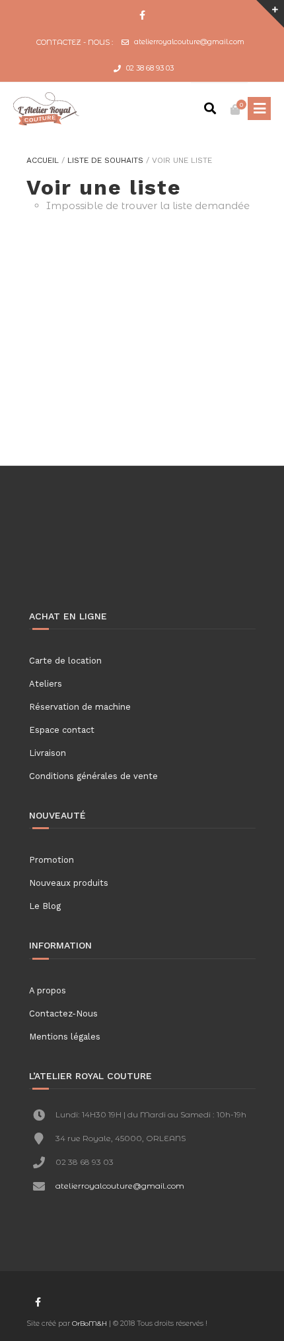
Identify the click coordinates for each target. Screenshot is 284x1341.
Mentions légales (64, 1037)
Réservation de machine (80, 707)
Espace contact (61, 730)
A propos (47, 990)
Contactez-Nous (63, 1013)
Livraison (47, 753)
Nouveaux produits (68, 883)
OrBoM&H (89, 1323)
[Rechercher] (210, 109)
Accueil (42, 160)
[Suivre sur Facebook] (142, 15)
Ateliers (45, 684)
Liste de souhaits (105, 160)
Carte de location (65, 661)
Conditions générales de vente (93, 776)
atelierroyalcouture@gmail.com (189, 41)
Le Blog (45, 906)
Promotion (51, 860)
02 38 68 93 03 (150, 68)
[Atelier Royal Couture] (46, 108)
